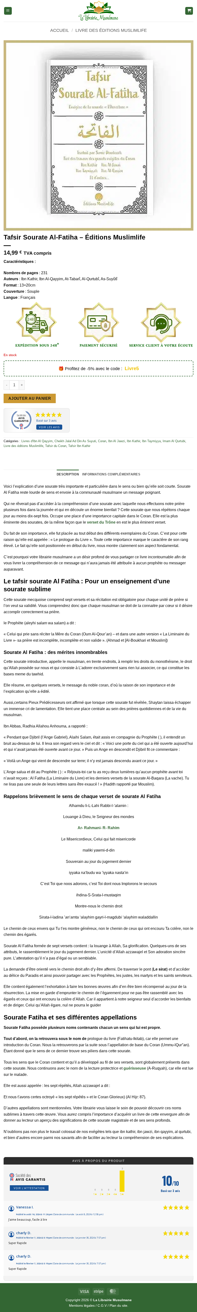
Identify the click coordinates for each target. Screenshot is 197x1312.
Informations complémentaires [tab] (111, 474)
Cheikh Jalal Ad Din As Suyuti (75, 441)
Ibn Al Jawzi (116, 441)
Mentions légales (82, 1305)
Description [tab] (68, 474)
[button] (8, 11)
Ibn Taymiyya (151, 441)
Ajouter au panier (29, 398)
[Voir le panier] (189, 11)
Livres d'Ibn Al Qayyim (37, 441)
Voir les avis (49, 427)
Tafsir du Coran (55, 446)
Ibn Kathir (133, 441)
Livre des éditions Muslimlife (111, 30)
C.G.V (102, 1305)
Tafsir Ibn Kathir (79, 446)
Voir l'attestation (29, 1188)
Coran (102, 441)
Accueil (59, 30)
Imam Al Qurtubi (174, 441)
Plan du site (118, 1305)
